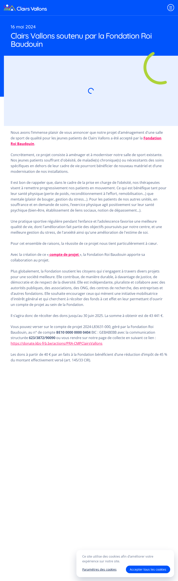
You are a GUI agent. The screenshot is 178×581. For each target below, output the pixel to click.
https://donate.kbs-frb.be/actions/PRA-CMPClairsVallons (56, 343)
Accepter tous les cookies (148, 569)
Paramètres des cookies (99, 569)
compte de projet (64, 254)
